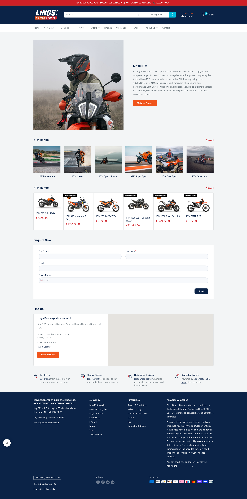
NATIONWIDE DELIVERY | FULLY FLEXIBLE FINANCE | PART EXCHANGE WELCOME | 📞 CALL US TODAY (123, 2)
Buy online (45, 378)
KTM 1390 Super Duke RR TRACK (138, 219)
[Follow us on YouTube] (108, 482)
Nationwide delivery (143, 378)
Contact (166, 27)
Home (36, 27)
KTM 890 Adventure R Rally (76, 217)
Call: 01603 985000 (45, 347)
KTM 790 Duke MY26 (45, 213)
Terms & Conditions (137, 405)
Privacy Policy (134, 409)
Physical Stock (96, 413)
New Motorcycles (97, 405)
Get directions (48, 354)
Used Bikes (66, 27)
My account (187, 16)
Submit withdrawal (137, 426)
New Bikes (49, 27)
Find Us (93, 421)
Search (92, 430)
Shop (136, 27)
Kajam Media (49, 489)
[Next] (213, 159)
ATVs (81, 27)
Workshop (121, 27)
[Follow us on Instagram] (103, 482)
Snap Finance (95, 434)
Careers (132, 417)
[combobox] (105, 15)
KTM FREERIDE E (193, 216)
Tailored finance (95, 378)
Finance (108, 27)
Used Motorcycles (98, 409)
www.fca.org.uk (185, 465)
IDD (130, 421)
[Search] (172, 15)
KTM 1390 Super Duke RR (168, 216)
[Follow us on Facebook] (98, 482)
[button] (139, 15)
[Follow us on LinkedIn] (112, 482)
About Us (150, 27)
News (92, 426)
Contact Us (94, 417)
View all (210, 140)
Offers (94, 27)
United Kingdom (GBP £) (45, 477)
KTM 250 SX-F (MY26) (106, 216)
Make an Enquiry (145, 103)
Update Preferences (137, 413)
